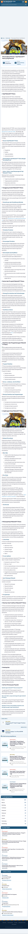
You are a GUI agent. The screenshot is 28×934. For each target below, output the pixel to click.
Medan (14, 818)
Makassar (14, 813)
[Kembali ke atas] (26, 927)
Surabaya (14, 807)
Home (3, 38)
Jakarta (14, 815)
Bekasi (14, 802)
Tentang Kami (10, 922)
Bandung (14, 805)
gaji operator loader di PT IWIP (8, 131)
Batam (14, 799)
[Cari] (25, 4)
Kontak (15, 922)
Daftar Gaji (8, 38)
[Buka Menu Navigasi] (23, 2)
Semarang (14, 821)
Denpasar (14, 810)
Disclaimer (14, 924)
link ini (12, 332)
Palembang (14, 823)
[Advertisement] (14, 21)
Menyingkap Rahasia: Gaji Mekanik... (18, 38)
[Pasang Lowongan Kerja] (26, 2)
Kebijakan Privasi (21, 922)
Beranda (4, 922)
